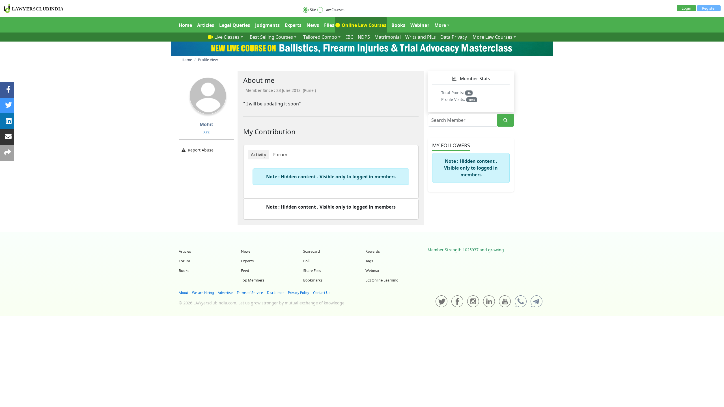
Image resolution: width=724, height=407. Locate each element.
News (313, 25)
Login (686, 8)
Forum (184, 260)
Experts (293, 25)
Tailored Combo (320, 37)
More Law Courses (492, 37)
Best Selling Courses (271, 37)
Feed (245, 270)
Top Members (252, 280)
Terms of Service (250, 292)
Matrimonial (387, 37)
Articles (205, 25)
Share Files (312, 270)
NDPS (364, 37)
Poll (306, 260)
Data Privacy (453, 37)
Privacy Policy (298, 292)
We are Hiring (203, 292)
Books (398, 25)
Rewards (372, 251)
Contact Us (321, 292)
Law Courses (334, 9)
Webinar (419, 25)
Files (329, 25)
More (440, 25)
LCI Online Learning (381, 280)
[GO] (505, 120)
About (183, 292)
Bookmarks (312, 280)
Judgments (267, 25)
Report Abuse (201, 150)
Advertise (225, 292)
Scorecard (311, 251)
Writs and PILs (420, 37)
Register (709, 8)
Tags (369, 260)
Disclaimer (275, 292)
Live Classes (227, 37)
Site (313, 9)
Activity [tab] (258, 154)
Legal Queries (234, 25)
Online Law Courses (363, 25)
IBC (349, 37)
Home (185, 25)
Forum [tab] (280, 154)
